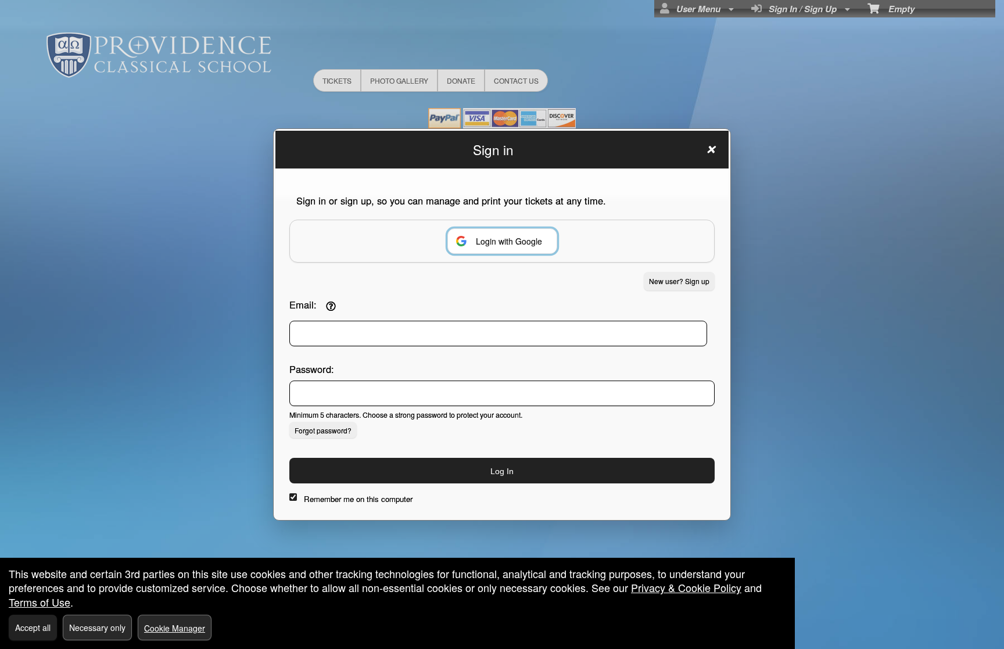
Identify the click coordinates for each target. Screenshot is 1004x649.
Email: (303, 304)
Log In (502, 471)
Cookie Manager (174, 628)
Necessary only (97, 627)
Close (710, 149)
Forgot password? (323, 430)
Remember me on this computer (358, 498)
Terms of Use (39, 601)
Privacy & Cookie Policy (686, 587)
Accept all (33, 627)
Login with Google (509, 241)
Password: (311, 369)
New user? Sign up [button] (679, 281)
